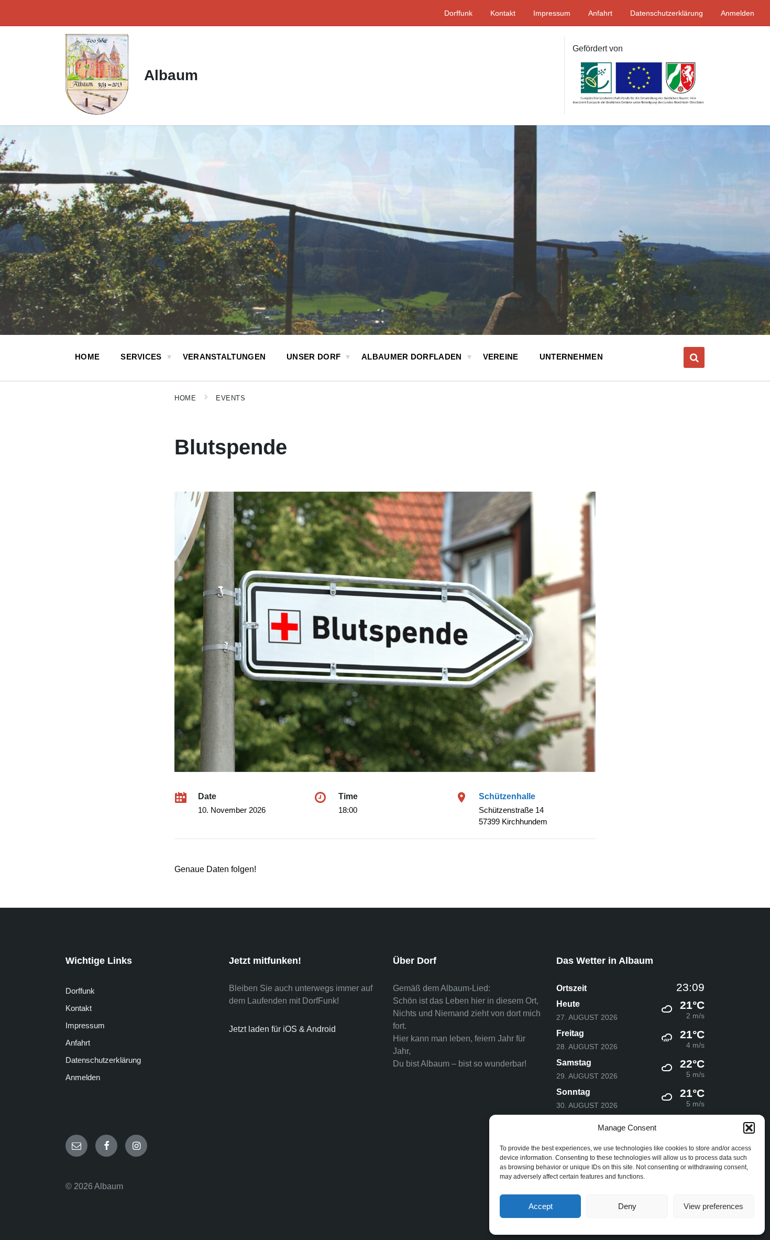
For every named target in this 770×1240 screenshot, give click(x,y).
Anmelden (82, 1077)
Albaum (171, 75)
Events (230, 398)
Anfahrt (77, 1042)
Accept (541, 1206)
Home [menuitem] (87, 356)
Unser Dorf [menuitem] (313, 356)
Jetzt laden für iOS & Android (282, 1029)
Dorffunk (80, 990)
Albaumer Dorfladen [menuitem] (411, 356)
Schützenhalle (507, 796)
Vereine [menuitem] (501, 356)
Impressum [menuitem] (551, 13)
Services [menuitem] (140, 356)
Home (185, 398)
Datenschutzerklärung (103, 1060)
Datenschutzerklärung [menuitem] (666, 13)
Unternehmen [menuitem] (571, 356)
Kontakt (78, 1008)
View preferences (713, 1206)
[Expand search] (694, 357)
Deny (627, 1206)
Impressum (85, 1025)
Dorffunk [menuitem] (458, 13)
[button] (749, 1128)
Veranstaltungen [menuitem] (224, 356)
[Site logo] (96, 111)
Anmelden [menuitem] (737, 13)
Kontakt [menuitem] (502, 13)
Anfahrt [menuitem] (600, 13)
